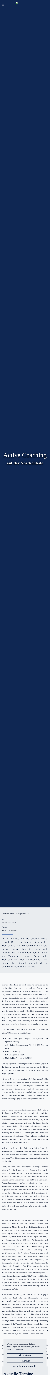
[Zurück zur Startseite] (25, 4)
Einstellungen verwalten (25, 1366)
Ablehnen (25, 1360)
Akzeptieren (25, 1355)
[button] (3, 4)
